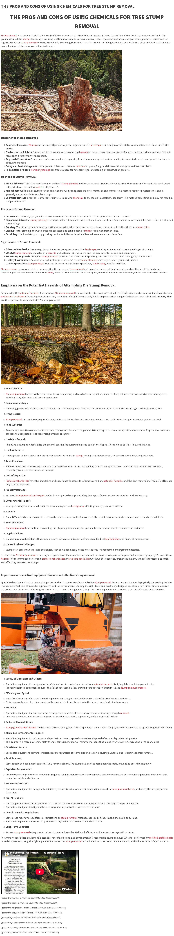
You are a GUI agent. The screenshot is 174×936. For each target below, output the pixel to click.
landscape (96, 144)
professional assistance (13, 296)
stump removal (50, 256)
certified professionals (161, 837)
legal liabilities (112, 538)
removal (124, 712)
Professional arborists (17, 480)
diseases (92, 259)
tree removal (77, 268)
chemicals (78, 197)
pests (84, 259)
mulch (39, 187)
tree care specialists (79, 558)
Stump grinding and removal (21, 727)
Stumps (33, 144)
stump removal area (123, 788)
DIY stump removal (65, 292)
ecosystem (78, 506)
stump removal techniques (30, 495)
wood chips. (143, 227)
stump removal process (133, 687)
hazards (83, 152)
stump (26, 38)
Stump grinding (69, 183)
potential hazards (28, 292)
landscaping (98, 263)
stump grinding (38, 219)
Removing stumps (40, 169)
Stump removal (9, 35)
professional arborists (53, 558)
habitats (80, 166)
